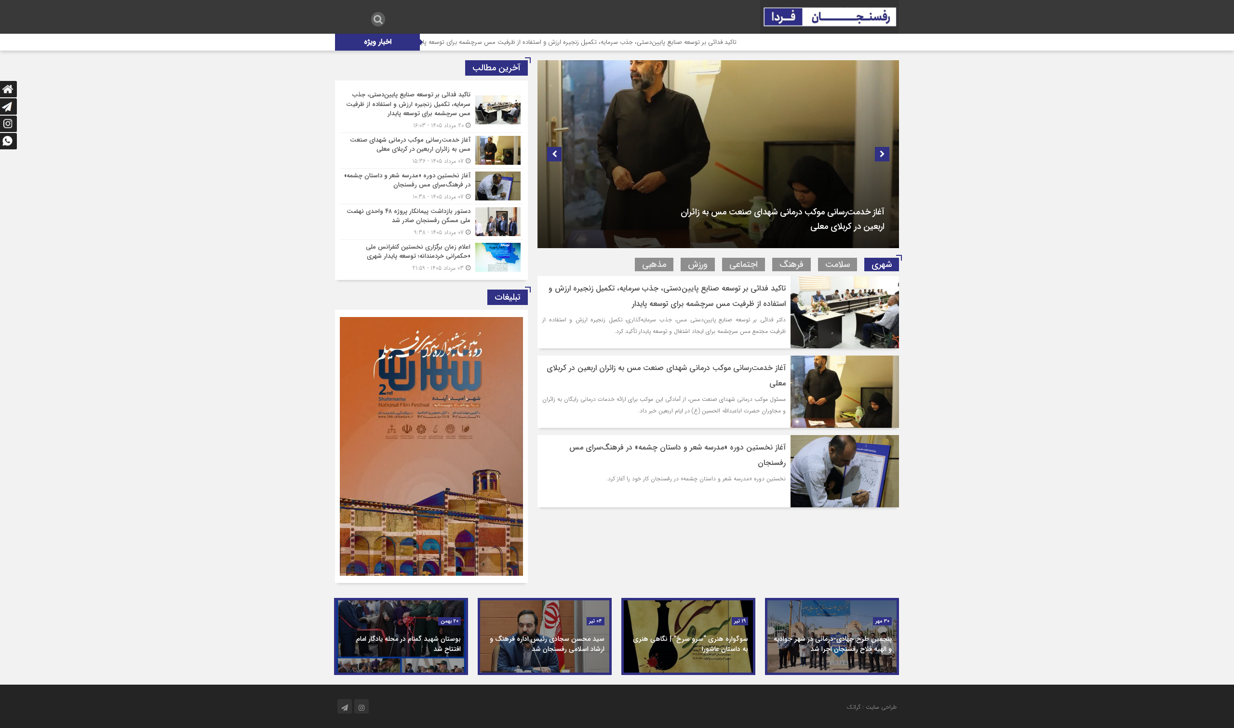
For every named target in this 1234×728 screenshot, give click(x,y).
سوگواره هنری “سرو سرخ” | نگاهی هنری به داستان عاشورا (690, 644)
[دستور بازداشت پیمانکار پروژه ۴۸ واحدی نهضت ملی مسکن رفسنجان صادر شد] (431, 221)
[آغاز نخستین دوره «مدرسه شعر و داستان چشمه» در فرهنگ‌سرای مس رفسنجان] (431, 186)
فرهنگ (791, 264)
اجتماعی (743, 264)
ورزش (698, 264)
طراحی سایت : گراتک (871, 707)
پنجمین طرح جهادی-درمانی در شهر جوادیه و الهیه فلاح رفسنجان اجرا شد (833, 644)
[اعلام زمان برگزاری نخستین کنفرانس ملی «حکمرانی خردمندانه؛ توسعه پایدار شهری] (431, 256)
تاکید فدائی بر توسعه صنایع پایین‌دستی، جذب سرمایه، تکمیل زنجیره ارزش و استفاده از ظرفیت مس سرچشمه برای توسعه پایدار (633, 42)
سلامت (837, 264)
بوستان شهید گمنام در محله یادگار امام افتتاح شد (408, 644)
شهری (882, 264)
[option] (718, 154)
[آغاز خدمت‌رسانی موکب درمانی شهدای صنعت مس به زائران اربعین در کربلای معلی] (431, 150)
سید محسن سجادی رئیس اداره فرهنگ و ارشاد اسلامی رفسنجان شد (547, 644)
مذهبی (654, 264)
